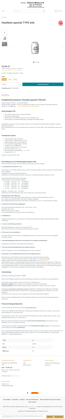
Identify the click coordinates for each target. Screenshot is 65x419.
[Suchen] (44, 11)
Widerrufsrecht (27, 365)
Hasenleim (15, 399)
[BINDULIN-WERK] (60, 23)
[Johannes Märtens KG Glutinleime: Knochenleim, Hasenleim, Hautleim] (32, 5)
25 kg (15, 79)
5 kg (10, 79)
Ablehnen (50, 416)
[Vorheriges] (10, 46)
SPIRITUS (44, 260)
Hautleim (22, 399)
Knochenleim (7, 399)
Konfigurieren (59, 416)
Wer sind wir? (32, 402)
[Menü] (3, 10)
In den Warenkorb (43, 84)
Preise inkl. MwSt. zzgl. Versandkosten (12, 70)
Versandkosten (32, 406)
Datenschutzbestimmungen (52, 363)
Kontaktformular (15, 375)
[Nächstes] (62, 46)
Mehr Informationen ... (7, 417)
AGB (24, 363)
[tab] (5, 94)
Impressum (47, 365)
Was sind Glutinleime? (32, 399)
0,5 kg (4, 79)
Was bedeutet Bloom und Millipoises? (29, 106)
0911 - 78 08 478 (7, 367)
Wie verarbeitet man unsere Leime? (50, 399)
